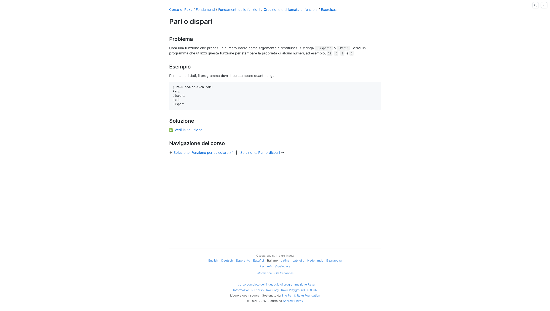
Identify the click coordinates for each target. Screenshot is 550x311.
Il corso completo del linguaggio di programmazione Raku (275, 284)
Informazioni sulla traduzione (275, 273)
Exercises (328, 9)
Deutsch (227, 260)
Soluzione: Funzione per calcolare (203, 152)
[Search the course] (535, 5)
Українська (282, 266)
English (213, 260)
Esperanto (243, 260)
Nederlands (315, 260)
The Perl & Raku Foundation (301, 295)
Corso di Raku (180, 9)
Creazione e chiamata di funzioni (290, 9)
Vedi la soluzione (188, 130)
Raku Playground (293, 290)
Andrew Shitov (293, 301)
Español (258, 260)
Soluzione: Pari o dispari (260, 152)
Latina (285, 260)
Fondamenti (205, 9)
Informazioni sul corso (248, 290)
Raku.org (272, 290)
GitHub (312, 290)
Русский (266, 266)
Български (334, 260)
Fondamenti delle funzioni (239, 9)
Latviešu (298, 260)
